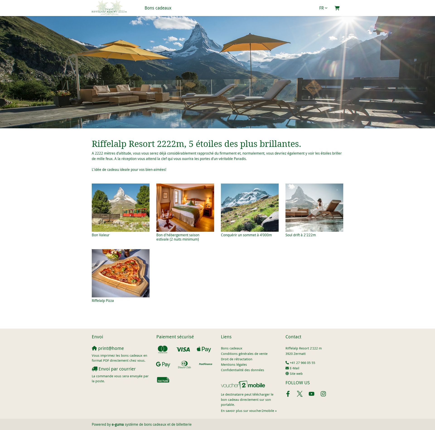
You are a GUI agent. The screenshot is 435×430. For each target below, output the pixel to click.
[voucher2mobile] (243, 385)
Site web (296, 373)
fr (321, 8)
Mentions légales (234, 364)
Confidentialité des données (242, 370)
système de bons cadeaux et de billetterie (152, 424)
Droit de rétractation (236, 359)
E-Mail (294, 368)
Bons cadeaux (158, 8)
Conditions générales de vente (244, 353)
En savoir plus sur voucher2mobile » (249, 410)
